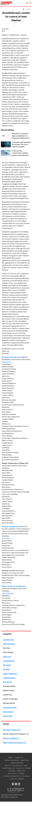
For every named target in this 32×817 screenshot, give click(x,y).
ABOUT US (8, 765)
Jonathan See (6, 362)
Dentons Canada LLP (10, 526)
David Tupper (8, 712)
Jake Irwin (7, 656)
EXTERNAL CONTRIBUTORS (12, 776)
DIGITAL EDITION (12, 773)
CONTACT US (20, 768)
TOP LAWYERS (25, 776)
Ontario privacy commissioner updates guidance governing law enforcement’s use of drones (20, 153)
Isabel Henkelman (10, 673)
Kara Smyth (7, 682)
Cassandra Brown (10, 707)
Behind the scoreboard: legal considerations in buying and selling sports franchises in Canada (20, 136)
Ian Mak (6, 669)
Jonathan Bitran (9, 678)
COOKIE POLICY (19, 757)
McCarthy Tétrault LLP (11, 357)
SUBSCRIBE (12, 771)
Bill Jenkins (6, 538)
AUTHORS (21, 773)
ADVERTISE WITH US (8, 768)
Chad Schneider (7, 593)
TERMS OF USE (25, 760)
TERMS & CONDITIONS (17, 763)
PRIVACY (10, 757)
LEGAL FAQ (13, 779)
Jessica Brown (9, 661)
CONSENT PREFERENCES (12, 760)
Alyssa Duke (7, 716)
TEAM (25, 765)
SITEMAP (28, 768)
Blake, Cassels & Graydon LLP (14, 586)
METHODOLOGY (17, 765)
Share (3, 31)
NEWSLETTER (21, 771)
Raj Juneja (7, 665)
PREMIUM (21, 779)
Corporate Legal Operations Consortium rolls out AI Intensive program (21, 144)
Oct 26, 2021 (5, 29)
